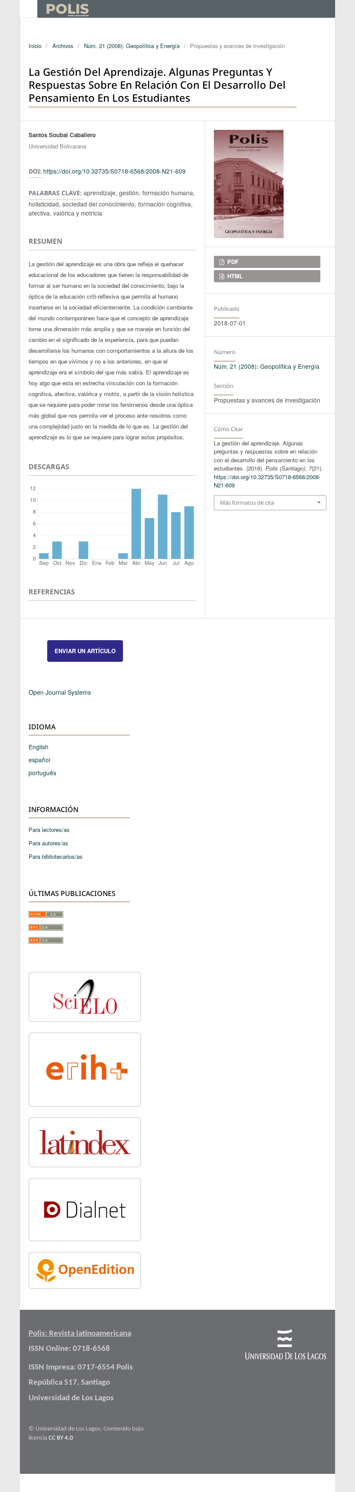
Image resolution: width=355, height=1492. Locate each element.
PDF (232, 262)
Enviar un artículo (85, 651)
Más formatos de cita (247, 502)
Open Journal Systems (60, 692)
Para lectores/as (49, 829)
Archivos (62, 46)
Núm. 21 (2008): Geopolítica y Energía (132, 46)
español (39, 759)
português (42, 772)
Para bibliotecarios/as (56, 856)
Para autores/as (48, 843)
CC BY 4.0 (60, 1438)
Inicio (35, 46)
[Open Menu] (28, 8)
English (38, 746)
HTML (234, 276)
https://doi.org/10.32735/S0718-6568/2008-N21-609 (114, 171)
